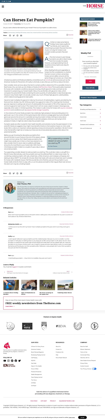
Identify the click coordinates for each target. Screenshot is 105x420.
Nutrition (55, 32)
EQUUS (33, 360)
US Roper (33, 385)
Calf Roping (34, 357)
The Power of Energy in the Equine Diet (46, 293)
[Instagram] (8, 1)
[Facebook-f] (2, 1)
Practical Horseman (36, 371)
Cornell (47, 80)
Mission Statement (85, 349)
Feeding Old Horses (21, 32)
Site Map (44, 401)
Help (57, 355)
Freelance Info (59, 352)
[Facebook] (16, 360)
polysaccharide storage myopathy (38, 110)
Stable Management (36, 374)
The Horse (34, 380)
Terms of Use (83, 352)
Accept (82, 417)
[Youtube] (5, 360)
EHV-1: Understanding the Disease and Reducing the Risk (94, 24)
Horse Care (29, 32)
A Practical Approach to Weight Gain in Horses (94, 39)
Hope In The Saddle (36, 366)
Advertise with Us (84, 357)
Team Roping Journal (36, 377)
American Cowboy (36, 349)
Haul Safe (33, 363)
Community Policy (85, 355)
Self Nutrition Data (45, 87)
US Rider (33, 382)
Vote (90, 81)
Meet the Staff (84, 346)
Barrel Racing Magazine (37, 352)
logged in (15, 267)
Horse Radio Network (61, 357)
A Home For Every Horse (37, 346)
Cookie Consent (84, 366)
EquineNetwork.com (66, 401)
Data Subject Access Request (88, 360)
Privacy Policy (84, 363)
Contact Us (59, 349)
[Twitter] (4, 1)
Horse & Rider (34, 368)
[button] (10, 35)
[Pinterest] (12, 360)
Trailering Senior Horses (65, 292)
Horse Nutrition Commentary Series (42, 32)
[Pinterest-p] (6, 1)
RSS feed (34, 401)
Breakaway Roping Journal (38, 355)
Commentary (11, 32)
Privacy (53, 401)
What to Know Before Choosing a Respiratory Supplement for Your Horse (94, 33)
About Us (58, 346)
